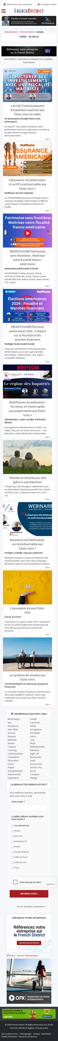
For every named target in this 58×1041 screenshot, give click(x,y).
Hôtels (33, 726)
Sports (33, 770)
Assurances (13, 726)
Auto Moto (13, 729)
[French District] (28, 11)
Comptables (13, 757)
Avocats (11, 732)
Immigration (36, 729)
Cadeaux (12, 746)
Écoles (11, 764)
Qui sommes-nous (9, 1033)
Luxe (32, 739)
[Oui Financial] (29, 21)
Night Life (34, 753)
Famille (33, 719)
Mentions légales (26, 1028)
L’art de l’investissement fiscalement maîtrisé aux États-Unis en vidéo (27, 110)
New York (18, 836)
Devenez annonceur (28, 1036)
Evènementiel (14, 774)
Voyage (33, 777)
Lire (48, 139)
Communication (15, 753)
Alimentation (14, 719)
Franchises (35, 722)
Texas (16, 867)
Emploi (11, 767)
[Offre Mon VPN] (29, 1013)
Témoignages (25, 1033)
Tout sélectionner (21, 825)
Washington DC (20, 841)
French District (27, 31)
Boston (17, 846)
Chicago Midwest (21, 852)
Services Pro (36, 767)
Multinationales (37, 746)
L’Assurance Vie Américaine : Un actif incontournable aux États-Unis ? (27, 184)
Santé (32, 760)
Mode (33, 743)
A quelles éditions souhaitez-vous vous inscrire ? (27, 818)
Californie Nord (20, 857)
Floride (17, 831)
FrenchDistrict (11, 31)
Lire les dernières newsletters (32, 906)
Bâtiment (12, 739)
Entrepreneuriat (15, 770)
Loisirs (33, 736)
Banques (12, 736)
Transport (34, 774)
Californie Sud (20, 862)
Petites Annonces (9, 1036)
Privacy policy (42, 1028)
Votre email (18, 801)
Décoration (13, 760)
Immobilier (35, 732)
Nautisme (34, 750)
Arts (9, 722)
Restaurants (35, 757)
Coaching (12, 750)
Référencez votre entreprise (19, 4)
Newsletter (46, 1033)
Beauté (11, 743)
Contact (36, 1033)
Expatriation (13, 777)
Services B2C (36, 764)
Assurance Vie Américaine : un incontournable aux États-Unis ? (28, 544)
